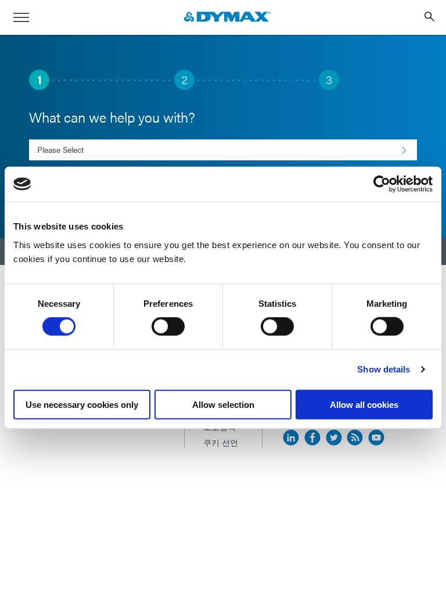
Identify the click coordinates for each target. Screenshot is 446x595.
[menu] (21, 17)
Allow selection (223, 404)
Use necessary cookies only (82, 404)
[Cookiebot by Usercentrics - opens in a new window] (382, 184)
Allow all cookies (364, 404)
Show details (383, 369)
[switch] (168, 326)
